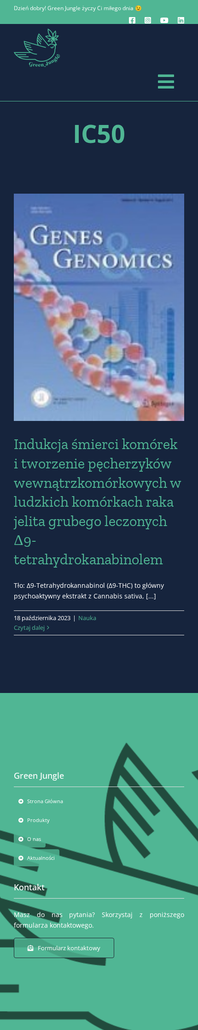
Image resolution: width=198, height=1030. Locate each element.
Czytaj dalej (29, 627)
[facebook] (132, 20)
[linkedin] (181, 20)
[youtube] (164, 20)
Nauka (87, 618)
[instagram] (148, 20)
